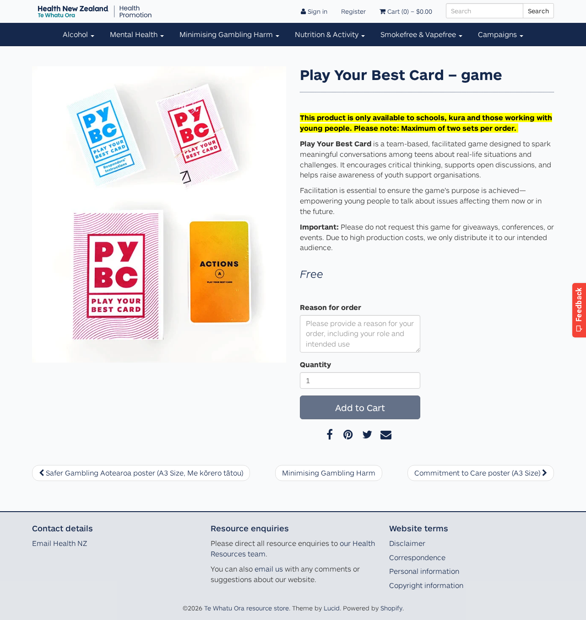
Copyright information (426, 585)
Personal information (424, 571)
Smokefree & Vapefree (419, 34)
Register (353, 11)
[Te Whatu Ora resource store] (94, 11)
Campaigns (498, 34)
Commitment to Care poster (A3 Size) (478, 472)
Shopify (391, 608)
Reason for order (330, 307)
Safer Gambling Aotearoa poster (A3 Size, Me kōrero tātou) (143, 472)
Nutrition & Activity (327, 34)
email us (269, 568)
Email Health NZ (59, 543)
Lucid (332, 608)
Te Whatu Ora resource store (246, 608)
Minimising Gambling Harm (227, 34)
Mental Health (134, 34)
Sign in (316, 11)
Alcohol (76, 34)
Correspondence (417, 557)
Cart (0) (408, 11)
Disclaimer (407, 543)
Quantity (315, 364)
